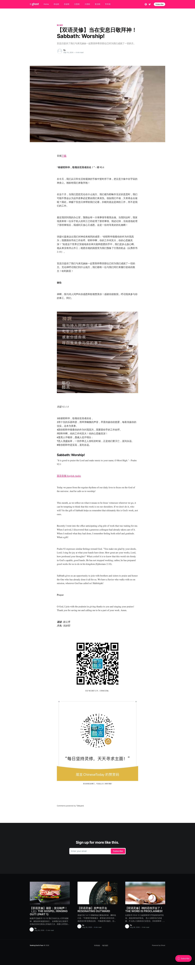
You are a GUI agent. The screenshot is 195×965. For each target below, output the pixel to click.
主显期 (77, 4)
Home (46, 4)
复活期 (97, 4)
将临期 (56, 4)
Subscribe (160, 4)
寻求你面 (97, 945)
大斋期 (87, 4)
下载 (64, 155)
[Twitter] (149, 4)
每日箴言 (60, 25)
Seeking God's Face (36, 945)
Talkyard (80, 806)
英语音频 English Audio (69, 475)
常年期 (107, 4)
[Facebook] (146, 4)
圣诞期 (66, 4)
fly (64, 50)
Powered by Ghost (158, 945)
